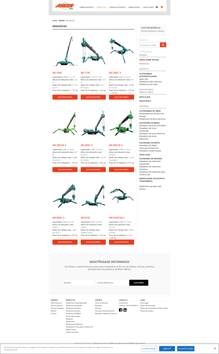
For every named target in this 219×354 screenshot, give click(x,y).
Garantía (98, 308)
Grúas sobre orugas (149, 60)
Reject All (167, 348)
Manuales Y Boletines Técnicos (106, 313)
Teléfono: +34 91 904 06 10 (128, 305)
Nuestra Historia (56, 305)
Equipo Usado (71, 329)
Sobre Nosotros (86, 7)
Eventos (53, 313)
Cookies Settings (149, 348)
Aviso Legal (144, 303)
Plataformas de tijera (150, 111)
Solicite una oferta (72, 332)
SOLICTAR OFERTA (65, 97)
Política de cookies (146, 311)
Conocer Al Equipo (57, 308)
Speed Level (144, 154)
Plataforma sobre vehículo (150, 81)
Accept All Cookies (186, 348)
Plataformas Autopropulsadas (76, 303)
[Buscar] (163, 44)
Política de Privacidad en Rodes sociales (154, 308)
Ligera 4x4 (143, 79)
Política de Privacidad (147, 305)
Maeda (62, 20)
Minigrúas (144, 63)
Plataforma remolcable (146, 91)
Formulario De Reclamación (105, 311)
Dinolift (144, 69)
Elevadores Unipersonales (150, 151)
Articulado (144, 97)
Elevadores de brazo (149, 123)
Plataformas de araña (148, 84)
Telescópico (145, 101)
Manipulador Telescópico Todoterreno (79, 327)
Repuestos (98, 305)
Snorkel (144, 106)
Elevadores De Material (150, 158)
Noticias (54, 311)
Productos (101, 7)
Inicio (54, 20)
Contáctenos (148, 7)
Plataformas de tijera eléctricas (152, 119)
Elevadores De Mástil (149, 143)
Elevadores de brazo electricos (152, 133)
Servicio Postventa (117, 7)
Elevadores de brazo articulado (152, 125)
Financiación (134, 7)
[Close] (215, 348)
